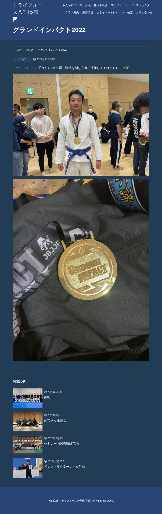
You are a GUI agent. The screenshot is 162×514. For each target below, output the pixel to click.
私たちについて (72, 5)
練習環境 (87, 12)
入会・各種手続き (96, 5)
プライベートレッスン (110, 12)
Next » (139, 368)
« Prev (20, 368)
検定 (130, 12)
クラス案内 (72, 12)
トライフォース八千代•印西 (27, 12)
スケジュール (119, 5)
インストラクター (141, 5)
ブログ (22, 59)
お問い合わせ (144, 12)
